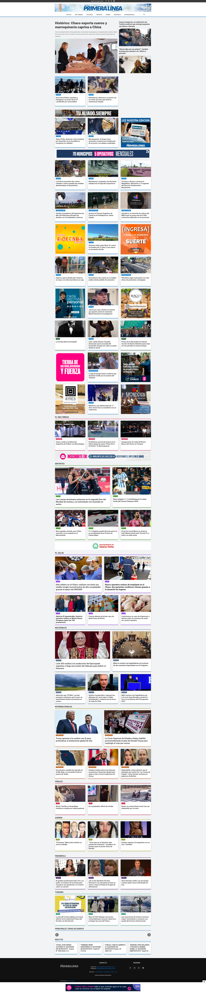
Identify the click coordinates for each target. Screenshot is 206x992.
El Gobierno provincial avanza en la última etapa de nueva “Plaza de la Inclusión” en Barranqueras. (102, 444)
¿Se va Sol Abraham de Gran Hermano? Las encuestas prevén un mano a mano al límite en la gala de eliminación (102, 884)
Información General (60, 210)
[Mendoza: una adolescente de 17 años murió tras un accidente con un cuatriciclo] (103, 392)
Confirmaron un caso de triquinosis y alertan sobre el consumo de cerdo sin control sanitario (135, 618)
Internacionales (129, 14)
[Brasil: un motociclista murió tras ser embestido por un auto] (136, 793)
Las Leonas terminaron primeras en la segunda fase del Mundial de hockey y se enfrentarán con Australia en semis (81, 501)
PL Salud (58, 581)
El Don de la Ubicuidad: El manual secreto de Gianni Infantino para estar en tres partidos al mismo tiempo (135, 344)
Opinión (57, 338)
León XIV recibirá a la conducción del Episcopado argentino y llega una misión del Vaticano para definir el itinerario (81, 666)
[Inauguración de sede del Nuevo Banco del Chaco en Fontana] (136, 429)
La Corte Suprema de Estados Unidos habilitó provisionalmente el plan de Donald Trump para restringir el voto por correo (126, 740)
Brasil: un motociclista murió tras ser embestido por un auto (135, 807)
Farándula (58, 877)
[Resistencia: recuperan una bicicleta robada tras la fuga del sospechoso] (103, 168)
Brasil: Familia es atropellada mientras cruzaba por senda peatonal (70, 807)
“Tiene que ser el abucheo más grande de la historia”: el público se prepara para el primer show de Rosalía (102, 845)
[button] (144, 14)
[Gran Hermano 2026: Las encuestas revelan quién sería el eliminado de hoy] (136, 868)
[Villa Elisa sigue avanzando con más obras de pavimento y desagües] (136, 265)
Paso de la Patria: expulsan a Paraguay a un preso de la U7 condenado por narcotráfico (67, 100)
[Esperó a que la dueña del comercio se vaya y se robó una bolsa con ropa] (70, 265)
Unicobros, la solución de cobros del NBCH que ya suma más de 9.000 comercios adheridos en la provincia (135, 215)
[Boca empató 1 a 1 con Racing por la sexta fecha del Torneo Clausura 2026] (131, 481)
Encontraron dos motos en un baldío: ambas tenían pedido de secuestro (103, 279)
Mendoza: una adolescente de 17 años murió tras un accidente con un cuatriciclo (102, 408)
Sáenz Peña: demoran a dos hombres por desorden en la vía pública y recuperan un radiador (70, 141)
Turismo (58, 913)
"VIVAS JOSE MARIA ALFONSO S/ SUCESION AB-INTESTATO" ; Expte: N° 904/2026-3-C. (65, 948)
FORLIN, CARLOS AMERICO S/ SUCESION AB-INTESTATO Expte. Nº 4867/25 (115, 948)
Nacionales (117, 14)
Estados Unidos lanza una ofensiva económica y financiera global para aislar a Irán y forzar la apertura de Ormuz (102, 773)
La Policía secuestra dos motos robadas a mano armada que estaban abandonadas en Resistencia (70, 183)
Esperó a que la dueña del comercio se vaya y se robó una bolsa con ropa (70, 279)
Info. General (79, 14)
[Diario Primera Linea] (103, 8)
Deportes (99, 14)
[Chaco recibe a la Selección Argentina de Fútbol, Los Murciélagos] (70, 429)
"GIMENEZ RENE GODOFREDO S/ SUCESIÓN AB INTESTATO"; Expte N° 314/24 (90, 948)
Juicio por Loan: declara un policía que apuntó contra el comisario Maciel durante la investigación (102, 312)
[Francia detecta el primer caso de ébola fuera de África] (103, 603)
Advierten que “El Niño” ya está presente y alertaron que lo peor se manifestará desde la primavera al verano (69, 698)
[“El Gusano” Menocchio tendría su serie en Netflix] (70, 829)
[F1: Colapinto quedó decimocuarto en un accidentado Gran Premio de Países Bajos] (103, 518)
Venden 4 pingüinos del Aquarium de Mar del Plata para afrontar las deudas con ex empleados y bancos (70, 215)
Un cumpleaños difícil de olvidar (101, 806)
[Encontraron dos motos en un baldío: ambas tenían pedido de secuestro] (103, 265)
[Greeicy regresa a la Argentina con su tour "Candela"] (136, 829)
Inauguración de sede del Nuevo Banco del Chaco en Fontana (133, 443)
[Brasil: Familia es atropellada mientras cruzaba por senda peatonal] (70, 793)
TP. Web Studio (71, 980)
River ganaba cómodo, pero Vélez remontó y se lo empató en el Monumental (68, 533)
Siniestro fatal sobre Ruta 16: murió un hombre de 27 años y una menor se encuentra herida (102, 247)
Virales (57, 803)
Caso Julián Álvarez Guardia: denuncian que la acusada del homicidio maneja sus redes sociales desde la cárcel (103, 345)
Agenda (108, 14)
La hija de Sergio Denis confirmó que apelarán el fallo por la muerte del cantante (102, 376)
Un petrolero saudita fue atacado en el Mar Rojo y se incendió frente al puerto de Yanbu (69, 772)
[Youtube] (114, 1)
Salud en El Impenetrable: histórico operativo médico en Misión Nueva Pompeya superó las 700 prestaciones (69, 619)
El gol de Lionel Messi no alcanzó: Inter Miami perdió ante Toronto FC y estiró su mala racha (135, 533)
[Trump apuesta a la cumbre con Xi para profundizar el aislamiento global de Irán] (78, 722)
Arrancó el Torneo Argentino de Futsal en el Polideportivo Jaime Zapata (101, 215)
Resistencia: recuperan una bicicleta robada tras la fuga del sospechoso (102, 182)
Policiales (90, 14)
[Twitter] (111, 1)
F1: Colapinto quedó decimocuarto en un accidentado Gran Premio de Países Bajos (103, 533)
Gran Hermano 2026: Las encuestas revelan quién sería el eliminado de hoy (134, 883)
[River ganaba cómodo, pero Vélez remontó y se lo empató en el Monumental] (70, 518)
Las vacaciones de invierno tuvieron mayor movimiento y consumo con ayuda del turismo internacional (135, 919)
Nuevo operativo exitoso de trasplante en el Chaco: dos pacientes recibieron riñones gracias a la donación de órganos (127, 587)
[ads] (86, 113)
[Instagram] (108, 1)
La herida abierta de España (66, 342)
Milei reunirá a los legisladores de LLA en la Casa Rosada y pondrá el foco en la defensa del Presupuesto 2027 (134, 698)
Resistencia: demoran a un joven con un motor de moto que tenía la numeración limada (102, 100)
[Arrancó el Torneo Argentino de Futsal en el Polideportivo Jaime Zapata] (103, 200)
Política (68, 14)
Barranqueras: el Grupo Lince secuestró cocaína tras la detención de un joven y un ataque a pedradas (102, 141)
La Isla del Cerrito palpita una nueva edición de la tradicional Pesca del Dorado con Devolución (69, 919)
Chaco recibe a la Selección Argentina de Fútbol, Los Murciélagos (70, 443)
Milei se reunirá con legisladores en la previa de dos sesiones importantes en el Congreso (130, 664)
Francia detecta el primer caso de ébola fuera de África (101, 617)
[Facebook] (106, 1)
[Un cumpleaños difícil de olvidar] (103, 793)
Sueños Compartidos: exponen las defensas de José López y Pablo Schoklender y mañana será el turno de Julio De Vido (102, 698)
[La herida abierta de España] (70, 329)
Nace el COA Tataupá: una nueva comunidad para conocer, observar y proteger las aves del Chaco (102, 919)
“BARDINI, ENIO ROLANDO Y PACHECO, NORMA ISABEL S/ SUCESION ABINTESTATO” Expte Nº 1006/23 (139, 949)
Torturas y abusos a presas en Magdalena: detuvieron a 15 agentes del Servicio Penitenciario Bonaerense (135, 184)
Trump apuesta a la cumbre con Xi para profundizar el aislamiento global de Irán (74, 739)
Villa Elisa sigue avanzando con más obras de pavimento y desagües (135, 279)
